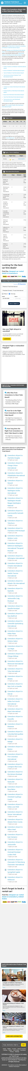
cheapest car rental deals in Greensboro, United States (13, 897)
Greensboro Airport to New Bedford (15, 616)
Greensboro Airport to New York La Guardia (15, 686)
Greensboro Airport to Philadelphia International (16, 475)
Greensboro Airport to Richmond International (15, 663)
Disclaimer (23, 1050)
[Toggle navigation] (25, 2)
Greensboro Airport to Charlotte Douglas (15, 458)
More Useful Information (14, 1036)
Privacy (12, 1051)
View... (4, 987)
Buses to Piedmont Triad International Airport (14, 70)
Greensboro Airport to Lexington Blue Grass (15, 766)
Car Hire (14, 1048)
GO (23, 1045)
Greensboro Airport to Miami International (15, 711)
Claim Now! (7, 339)
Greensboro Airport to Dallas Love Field (15, 806)
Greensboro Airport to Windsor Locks (15, 538)
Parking (5, 1050)
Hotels (10, 1050)
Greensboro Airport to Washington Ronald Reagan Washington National (15, 502)
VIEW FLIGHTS (21, 158)
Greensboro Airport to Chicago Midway (15, 656)
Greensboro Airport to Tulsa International (15, 671)
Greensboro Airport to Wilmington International (16, 558)
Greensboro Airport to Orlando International (15, 565)
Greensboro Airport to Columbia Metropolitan (15, 734)
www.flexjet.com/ (10, 137)
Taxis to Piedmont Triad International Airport (14, 72)
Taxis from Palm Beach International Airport (13, 97)
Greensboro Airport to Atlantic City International (16, 583)
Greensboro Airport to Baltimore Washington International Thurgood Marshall (15, 547)
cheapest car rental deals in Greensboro (13, 272)
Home (4, 1048)
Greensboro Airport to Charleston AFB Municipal (16, 530)
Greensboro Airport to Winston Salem (15, 641)
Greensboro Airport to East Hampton (15, 837)
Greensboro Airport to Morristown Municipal (15, 774)
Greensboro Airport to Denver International (15, 814)
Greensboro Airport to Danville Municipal (15, 608)
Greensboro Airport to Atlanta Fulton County (15, 822)
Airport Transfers (22, 1048)
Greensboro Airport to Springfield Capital (15, 872)
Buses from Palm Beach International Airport (14, 94)
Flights (9, 1048)
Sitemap (17, 1051)
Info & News (16, 1050)
